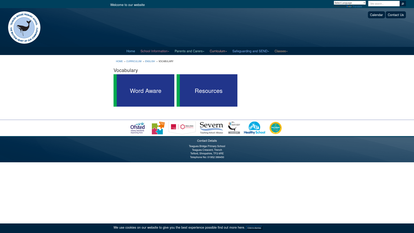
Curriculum (217, 51)
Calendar (376, 14)
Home (130, 51)
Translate (357, 6)
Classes (280, 51)
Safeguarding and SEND (249, 51)
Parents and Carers (189, 51)
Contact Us (396, 14)
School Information (154, 51)
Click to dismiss (254, 227)
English (150, 61)
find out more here (231, 227)
